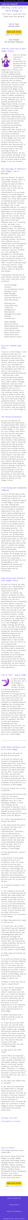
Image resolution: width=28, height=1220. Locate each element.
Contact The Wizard (14, 1211)
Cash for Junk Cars (14, 1198)
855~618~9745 (14, 32)
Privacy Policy (14, 1205)
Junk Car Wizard (7, 1148)
